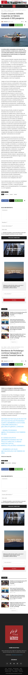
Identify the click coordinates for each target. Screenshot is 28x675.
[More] (24, 25)
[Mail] (14, 663)
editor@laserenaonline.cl (17, 654)
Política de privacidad (18, 669)
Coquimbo (9, 9)
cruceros (11, 194)
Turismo (15, 194)
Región (5, 9)
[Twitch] (17, 663)
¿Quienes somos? (8, 671)
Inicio (2, 9)
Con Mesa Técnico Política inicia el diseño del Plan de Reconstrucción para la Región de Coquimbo (17, 328)
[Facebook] (7, 663)
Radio (21, 668)
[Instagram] (10, 663)
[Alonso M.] (2, 21)
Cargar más (13, 341)
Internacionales (16, 668)
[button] (2, 6)
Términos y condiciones (9, 669)
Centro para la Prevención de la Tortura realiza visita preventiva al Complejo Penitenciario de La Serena (18, 321)
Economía (10, 668)
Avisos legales (15, 671)
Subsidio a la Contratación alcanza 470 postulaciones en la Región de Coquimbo (18, 313)
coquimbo (6, 194)
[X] (21, 663)
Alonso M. (5, 21)
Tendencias (21, 671)
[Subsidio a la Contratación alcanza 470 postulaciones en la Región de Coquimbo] (5, 314)
